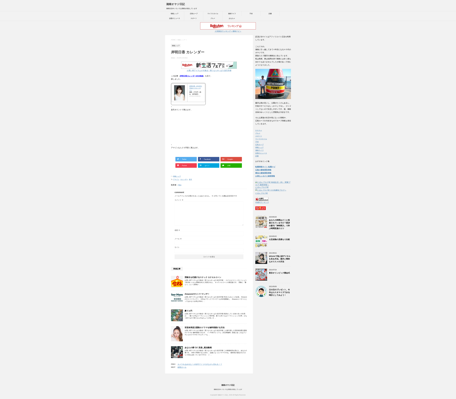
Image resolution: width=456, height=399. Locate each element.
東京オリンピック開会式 (279, 273)
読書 (270, 13)
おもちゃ (232, 18)
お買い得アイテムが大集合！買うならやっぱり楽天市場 (209, 70)
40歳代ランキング (262, 202)
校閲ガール (182, 367)
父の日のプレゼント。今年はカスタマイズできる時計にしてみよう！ (279, 292)
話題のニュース (174, 18)
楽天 (190, 179)
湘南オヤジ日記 (175, 4)
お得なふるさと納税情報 (265, 176)
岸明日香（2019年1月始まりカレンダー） (195, 88)
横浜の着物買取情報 (263, 173)
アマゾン (176, 179)
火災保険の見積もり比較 (279, 239)
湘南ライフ (232, 13)
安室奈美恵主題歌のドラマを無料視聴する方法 (205, 327)
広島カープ (194, 13)
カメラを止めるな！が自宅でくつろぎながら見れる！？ (200, 364)
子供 (251, 13)
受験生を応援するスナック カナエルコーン (203, 277)
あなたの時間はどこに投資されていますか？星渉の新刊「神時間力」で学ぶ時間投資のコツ (279, 224)
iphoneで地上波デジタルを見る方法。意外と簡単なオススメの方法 (279, 259)
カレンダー (184, 179)
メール (178, 239)
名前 (177, 230)
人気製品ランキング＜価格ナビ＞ (228, 31)
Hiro (179, 185)
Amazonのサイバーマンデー (197, 294)
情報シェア (174, 13)
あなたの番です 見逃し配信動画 (198, 348)
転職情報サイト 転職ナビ (265, 167)
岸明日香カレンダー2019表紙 (191, 76)
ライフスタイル (212, 13)
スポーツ (194, 18)
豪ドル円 (188, 311)
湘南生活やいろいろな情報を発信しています (228, 389)
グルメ (213, 18)
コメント (179, 200)
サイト (177, 247)
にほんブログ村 (262, 187)
